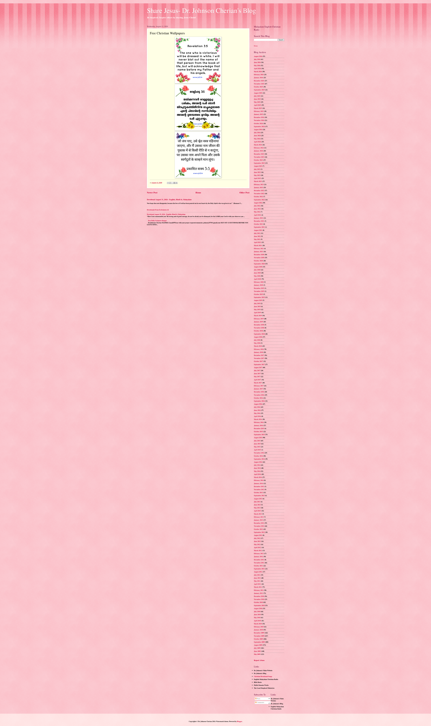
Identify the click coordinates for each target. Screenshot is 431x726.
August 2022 (258, 203)
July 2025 (257, 96)
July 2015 (257, 441)
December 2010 (259, 596)
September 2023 (259, 163)
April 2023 (257, 178)
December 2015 (259, 428)
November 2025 (259, 84)
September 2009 (259, 642)
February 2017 (259, 386)
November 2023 (259, 157)
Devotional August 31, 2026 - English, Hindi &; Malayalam (169, 199)
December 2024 (259, 117)
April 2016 (257, 416)
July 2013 (257, 502)
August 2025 (258, 93)
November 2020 (259, 257)
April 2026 (257, 68)
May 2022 (257, 212)
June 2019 (257, 306)
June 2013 (257, 505)
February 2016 (259, 422)
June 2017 (257, 373)
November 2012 (259, 526)
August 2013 (258, 499)
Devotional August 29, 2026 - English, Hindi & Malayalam (166, 214)
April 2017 (257, 380)
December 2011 (259, 560)
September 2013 (259, 495)
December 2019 (259, 288)
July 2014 (257, 465)
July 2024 (257, 132)
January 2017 (258, 389)
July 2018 (257, 340)
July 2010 (257, 611)
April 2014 (257, 474)
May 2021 (257, 239)
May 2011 (257, 581)
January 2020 (258, 285)
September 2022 (259, 200)
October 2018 (258, 331)
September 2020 (259, 264)
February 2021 (259, 248)
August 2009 (258, 645)
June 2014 (257, 468)
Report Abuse (259, 660)
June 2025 (257, 99)
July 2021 (257, 233)
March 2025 (258, 108)
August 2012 (258, 535)
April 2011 (257, 584)
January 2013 (258, 520)
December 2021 (259, 221)
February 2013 (259, 517)
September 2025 (259, 90)
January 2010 (258, 630)
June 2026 (257, 62)
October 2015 (258, 431)
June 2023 (257, 172)
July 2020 (257, 270)
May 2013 (257, 508)
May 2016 (257, 413)
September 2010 (259, 605)
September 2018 (259, 334)
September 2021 (259, 227)
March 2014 (258, 477)
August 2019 (258, 300)
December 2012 (259, 523)
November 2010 (259, 599)
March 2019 (258, 315)
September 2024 (259, 126)
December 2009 (259, 633)
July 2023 (257, 169)
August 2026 (258, 56)
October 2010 (258, 602)
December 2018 (259, 325)
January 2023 (258, 187)
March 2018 (258, 346)
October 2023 (258, 160)
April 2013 (257, 511)
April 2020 (257, 279)
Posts (258, 699)
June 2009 (257, 651)
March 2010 (258, 624)
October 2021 (258, 224)
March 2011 (258, 587)
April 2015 (257, 450)
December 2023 (259, 154)
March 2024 (258, 145)
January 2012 (258, 556)
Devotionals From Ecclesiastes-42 (158, 210)
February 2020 (259, 282)
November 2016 (259, 395)
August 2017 (258, 367)
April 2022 (257, 215)
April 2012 (257, 547)
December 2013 (259, 486)
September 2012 (259, 532)
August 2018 (258, 337)
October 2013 (258, 492)
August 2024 (258, 129)
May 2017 (257, 376)
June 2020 (257, 273)
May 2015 (257, 447)
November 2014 (259, 453)
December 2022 (259, 190)
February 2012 (259, 553)
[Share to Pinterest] (176, 183)
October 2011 (258, 566)
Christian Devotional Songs (263, 676)
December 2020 (259, 254)
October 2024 (258, 123)
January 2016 (258, 425)
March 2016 (258, 419)
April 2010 (257, 621)
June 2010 (257, 614)
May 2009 (257, 654)
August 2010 (258, 608)
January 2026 (258, 77)
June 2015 (257, 444)
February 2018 (259, 349)
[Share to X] (172, 183)
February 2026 (259, 74)
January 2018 (258, 352)
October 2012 (258, 529)
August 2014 (258, 462)
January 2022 (258, 218)
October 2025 (258, 87)
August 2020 (258, 267)
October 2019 (258, 294)
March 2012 (258, 550)
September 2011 (259, 569)
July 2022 (257, 206)
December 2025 (259, 81)
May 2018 (257, 343)
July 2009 (257, 648)
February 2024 (259, 148)
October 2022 (258, 196)
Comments (260, 702)
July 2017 (257, 370)
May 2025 (257, 102)
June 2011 (257, 578)
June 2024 (257, 135)
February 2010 (259, 627)
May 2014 (257, 471)
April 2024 (257, 142)
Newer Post (152, 192)
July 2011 (257, 575)
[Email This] (168, 183)
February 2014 (259, 480)
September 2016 (259, 401)
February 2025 (259, 111)
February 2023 (259, 184)
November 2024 (259, 120)
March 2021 (258, 245)
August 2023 (258, 166)
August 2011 (258, 572)
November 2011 (259, 563)
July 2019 (257, 303)
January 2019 (258, 322)
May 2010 (257, 617)
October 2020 (258, 261)
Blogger (239, 721)
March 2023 (258, 181)
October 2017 (258, 361)
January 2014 (258, 483)
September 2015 (259, 434)
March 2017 (258, 383)
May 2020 (257, 276)
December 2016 (259, 392)
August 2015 (258, 437)
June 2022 (257, 209)
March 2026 (258, 71)
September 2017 (259, 364)
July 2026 (257, 59)
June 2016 (257, 410)
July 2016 (257, 407)
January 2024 (258, 151)
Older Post (244, 192)
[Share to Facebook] (174, 183)
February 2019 (259, 319)
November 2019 (259, 291)
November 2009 (259, 636)
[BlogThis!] (170, 183)
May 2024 (257, 139)
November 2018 (259, 328)
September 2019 (259, 297)
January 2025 (258, 114)
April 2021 (257, 242)
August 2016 (258, 404)
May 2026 (257, 65)
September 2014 (259, 459)
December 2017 (259, 355)
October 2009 (258, 639)
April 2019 (257, 312)
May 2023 (257, 175)
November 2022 (259, 193)
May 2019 (257, 309)
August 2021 (258, 230)
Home (198, 192)
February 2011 (259, 590)
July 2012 (257, 538)
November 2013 (259, 489)
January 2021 (258, 251)
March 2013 (258, 514)
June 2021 (257, 236)
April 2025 (257, 105)
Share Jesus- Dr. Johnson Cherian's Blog (201, 10)
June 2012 (257, 541)
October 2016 (258, 398)
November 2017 (259, 358)
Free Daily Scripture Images (157, 220)
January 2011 (258, 593)
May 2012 (257, 544)
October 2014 (258, 456)
